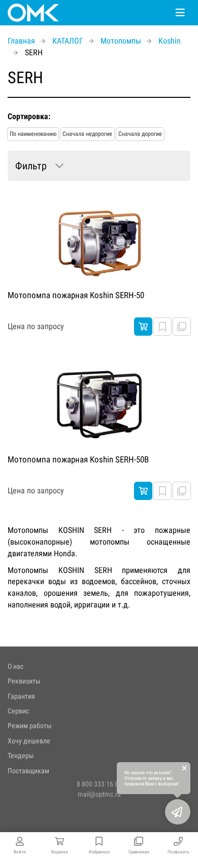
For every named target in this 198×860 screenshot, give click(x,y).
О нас (15, 666)
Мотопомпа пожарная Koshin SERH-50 (76, 295)
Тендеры (21, 755)
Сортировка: (29, 116)
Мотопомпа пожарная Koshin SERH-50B (78, 459)
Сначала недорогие (87, 133)
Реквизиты (24, 681)
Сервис (18, 711)
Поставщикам (28, 771)
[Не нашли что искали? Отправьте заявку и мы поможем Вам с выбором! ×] (177, 812)
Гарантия (21, 696)
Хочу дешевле (29, 741)
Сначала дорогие (140, 133)
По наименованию (33, 133)
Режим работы (30, 726)
